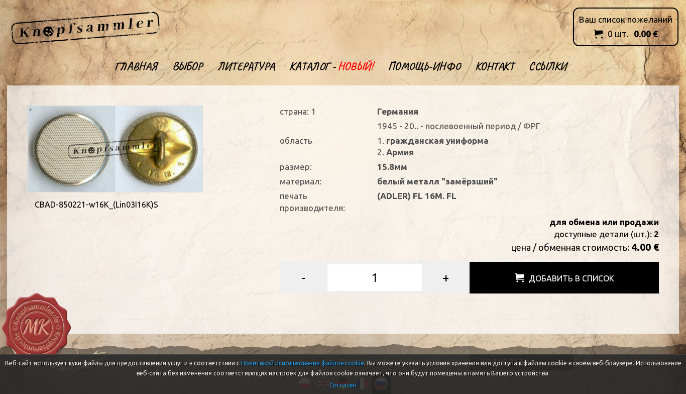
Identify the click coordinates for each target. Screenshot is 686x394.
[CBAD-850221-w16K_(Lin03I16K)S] (115, 148)
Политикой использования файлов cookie (302, 363)
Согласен (343, 385)
